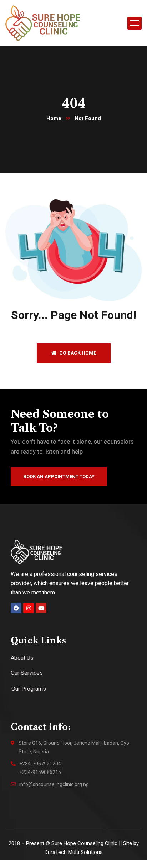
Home (53, 118)
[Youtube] (41, 608)
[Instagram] (28, 608)
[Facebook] (16, 608)
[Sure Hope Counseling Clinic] (42, 22)
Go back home (77, 353)
